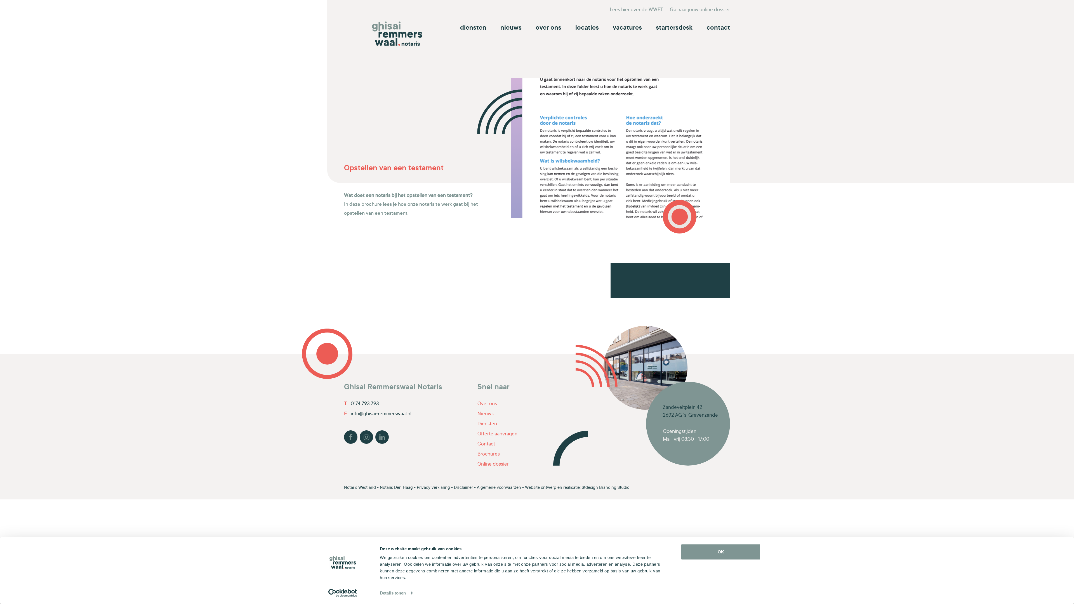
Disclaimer (463, 487)
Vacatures (627, 28)
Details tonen (393, 593)
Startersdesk (674, 28)
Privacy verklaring (433, 487)
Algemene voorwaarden (499, 487)
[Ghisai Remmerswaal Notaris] (397, 34)
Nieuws (511, 28)
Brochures (488, 454)
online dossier (700, 10)
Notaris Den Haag (396, 487)
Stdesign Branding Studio (605, 487)
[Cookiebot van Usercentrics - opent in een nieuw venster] (342, 593)
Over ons (548, 28)
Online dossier (493, 464)
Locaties (587, 28)
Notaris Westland (360, 487)
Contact (718, 28)
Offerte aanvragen (497, 434)
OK (721, 551)
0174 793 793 (361, 404)
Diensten (473, 28)
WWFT (636, 10)
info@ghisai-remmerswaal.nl (377, 414)
